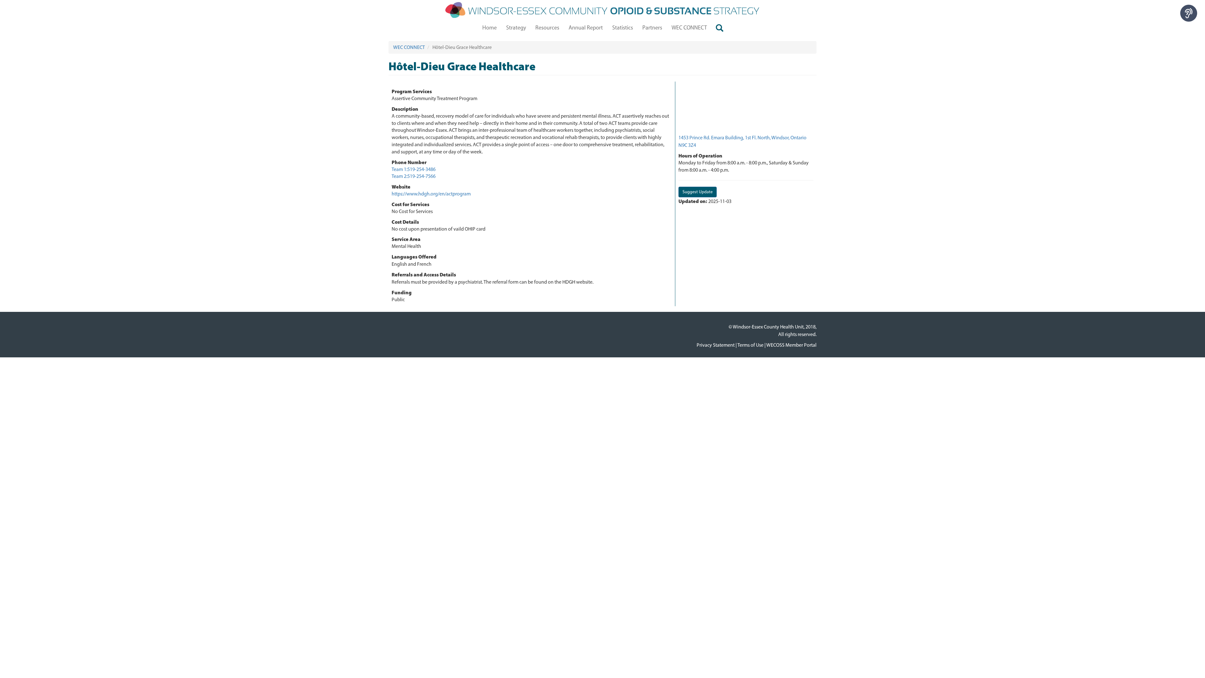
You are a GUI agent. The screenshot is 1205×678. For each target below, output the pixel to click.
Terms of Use (750, 345)
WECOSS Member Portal (791, 345)
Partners (652, 27)
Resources (547, 27)
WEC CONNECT (689, 27)
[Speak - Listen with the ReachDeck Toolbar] (1188, 13)
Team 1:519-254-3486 (414, 169)
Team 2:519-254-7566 (414, 176)
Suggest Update (698, 192)
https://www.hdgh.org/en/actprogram (431, 194)
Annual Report (586, 27)
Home (489, 27)
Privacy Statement (716, 345)
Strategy (516, 27)
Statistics (622, 27)
